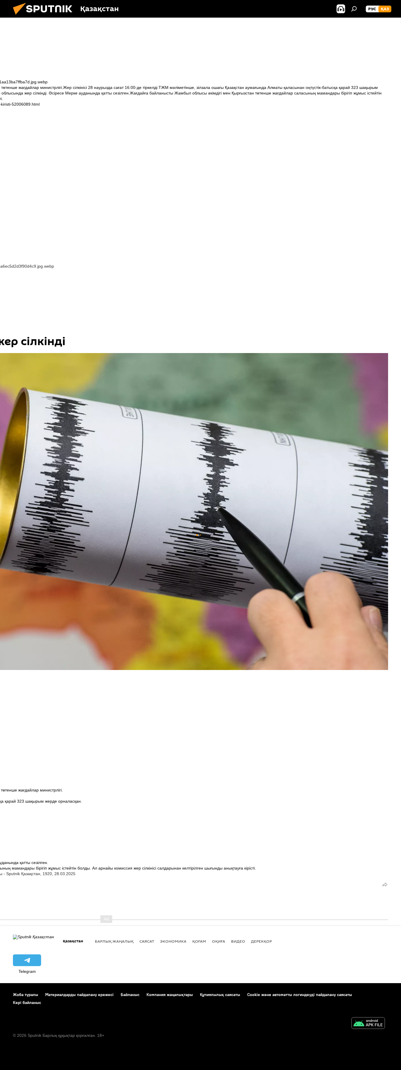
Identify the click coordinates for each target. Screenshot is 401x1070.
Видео (238, 941)
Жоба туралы (25, 994)
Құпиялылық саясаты (220, 994)
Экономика (173, 941)
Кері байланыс (27, 1002)
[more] (385, 884)
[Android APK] (368, 1023)
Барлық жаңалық (114, 941)
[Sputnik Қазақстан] (45, 16)
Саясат (146, 941)
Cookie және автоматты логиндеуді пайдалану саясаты (299, 994)
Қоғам (199, 941)
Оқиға (218, 941)
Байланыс (130, 994)
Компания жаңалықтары (169, 994)
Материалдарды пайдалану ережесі (79, 994)
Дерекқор (261, 941)
